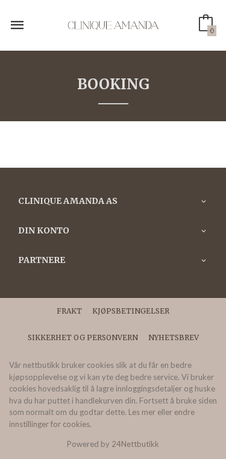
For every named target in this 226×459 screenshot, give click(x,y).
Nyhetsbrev (173, 337)
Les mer (141, 412)
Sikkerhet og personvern (83, 337)
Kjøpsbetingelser (130, 310)
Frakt (69, 310)
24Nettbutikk (135, 444)
